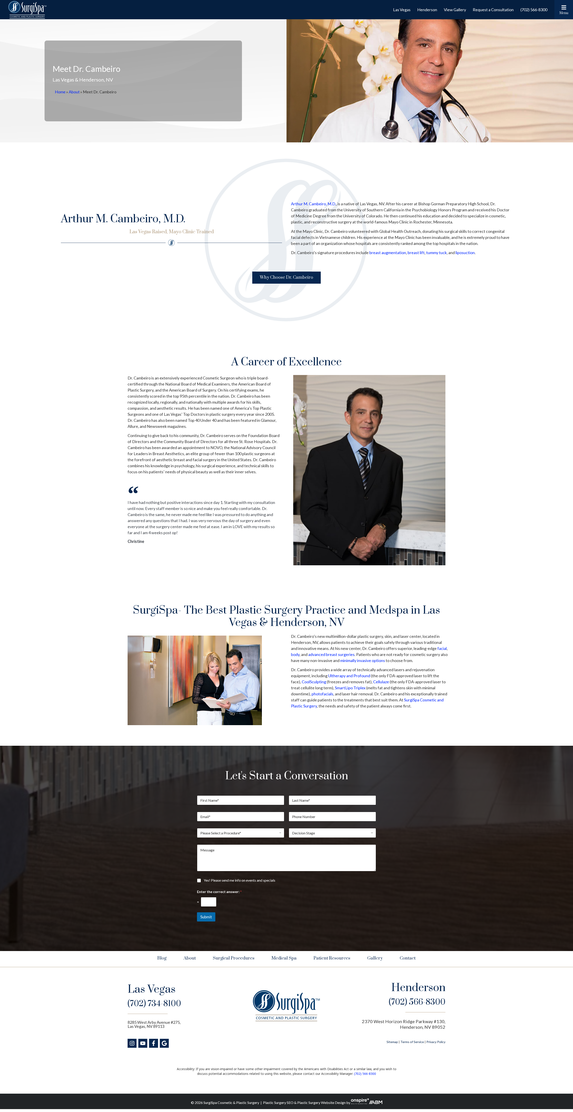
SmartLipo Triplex (350, 687)
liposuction (465, 252)
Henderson (427, 9)
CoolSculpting (314, 681)
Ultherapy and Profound (349, 675)
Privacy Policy (435, 1042)
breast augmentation (387, 252)
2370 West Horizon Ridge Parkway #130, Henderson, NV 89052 (403, 1024)
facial (442, 648)
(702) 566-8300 (533, 9)
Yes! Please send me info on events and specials (239, 880)
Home (60, 91)
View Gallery (455, 9)
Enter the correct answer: (219, 891)
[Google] (164, 1043)
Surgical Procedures (233, 958)
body (295, 654)
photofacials (322, 693)
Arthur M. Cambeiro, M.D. (313, 203)
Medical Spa (284, 958)
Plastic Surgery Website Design (321, 1103)
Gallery (375, 958)
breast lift (416, 252)
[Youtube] (142, 1043)
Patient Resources (332, 958)
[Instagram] (132, 1043)
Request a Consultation (493, 9)
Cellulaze (381, 681)
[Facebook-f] (153, 1043)
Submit (206, 917)
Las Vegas (402, 9)
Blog (162, 958)
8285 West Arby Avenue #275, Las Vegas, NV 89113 (154, 1024)
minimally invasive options (362, 660)
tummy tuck (436, 252)
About (74, 91)
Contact (408, 958)
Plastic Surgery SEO (278, 1103)
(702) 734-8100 (154, 1004)
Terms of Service (412, 1042)
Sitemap (392, 1042)
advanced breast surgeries (331, 654)
